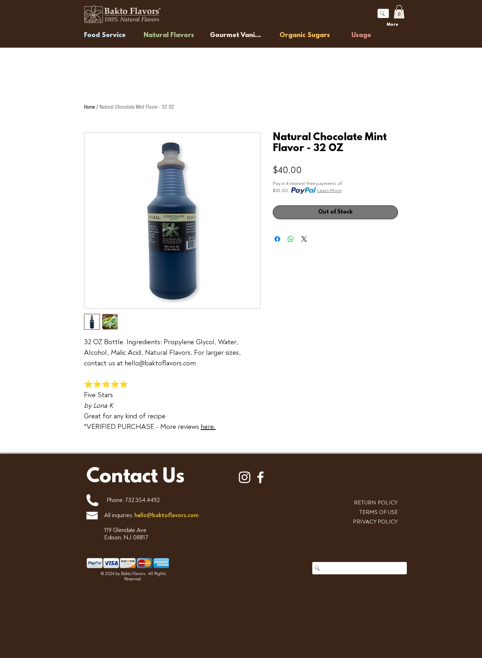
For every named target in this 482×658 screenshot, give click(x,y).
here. (208, 426)
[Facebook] (260, 477)
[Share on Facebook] (277, 239)
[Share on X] (304, 239)
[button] (399, 11)
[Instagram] (244, 477)
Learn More (329, 190)
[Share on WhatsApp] (291, 239)
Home (89, 107)
